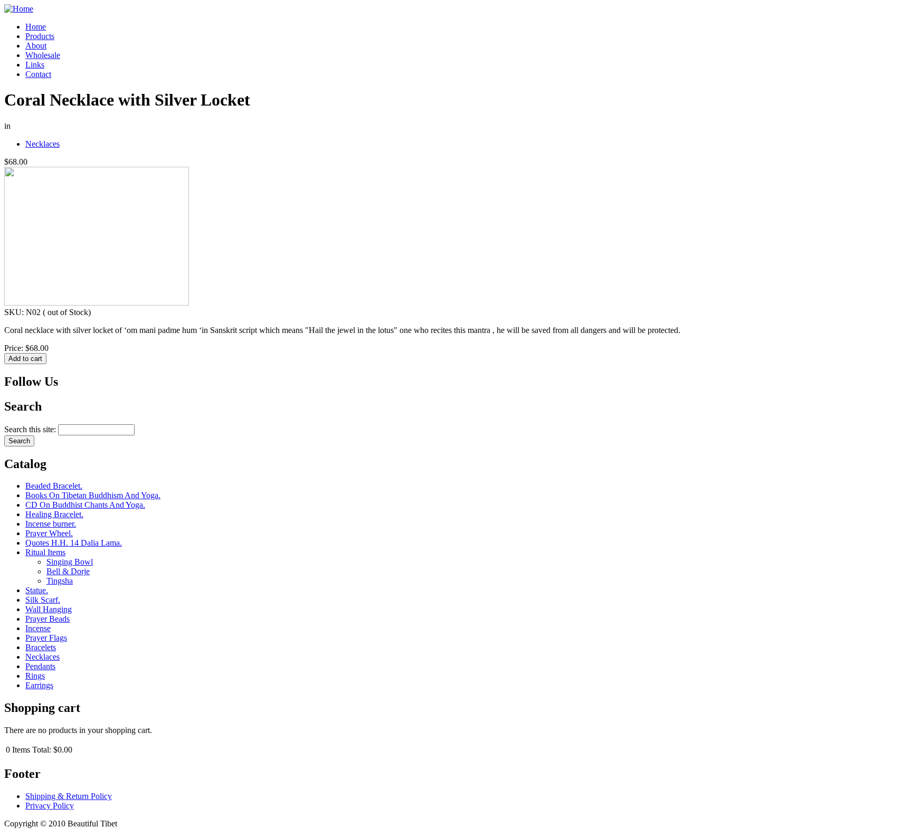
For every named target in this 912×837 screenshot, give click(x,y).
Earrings (39, 685)
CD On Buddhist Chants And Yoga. (85, 504)
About (35, 45)
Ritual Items (45, 552)
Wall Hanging (48, 609)
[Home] (18, 8)
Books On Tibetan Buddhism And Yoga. (92, 495)
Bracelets (40, 647)
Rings (35, 675)
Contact (38, 74)
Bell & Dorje (68, 571)
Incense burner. (50, 523)
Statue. (36, 590)
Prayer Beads (47, 618)
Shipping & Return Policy (68, 796)
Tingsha (59, 580)
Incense (38, 628)
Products (39, 36)
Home (35, 26)
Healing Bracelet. (54, 514)
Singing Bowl (69, 561)
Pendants (40, 666)
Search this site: (31, 429)
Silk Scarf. (42, 599)
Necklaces (42, 143)
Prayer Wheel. (49, 533)
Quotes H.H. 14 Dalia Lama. (73, 542)
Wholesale (42, 55)
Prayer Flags (46, 637)
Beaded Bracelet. (53, 485)
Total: (41, 749)
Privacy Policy (49, 805)
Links (34, 64)
